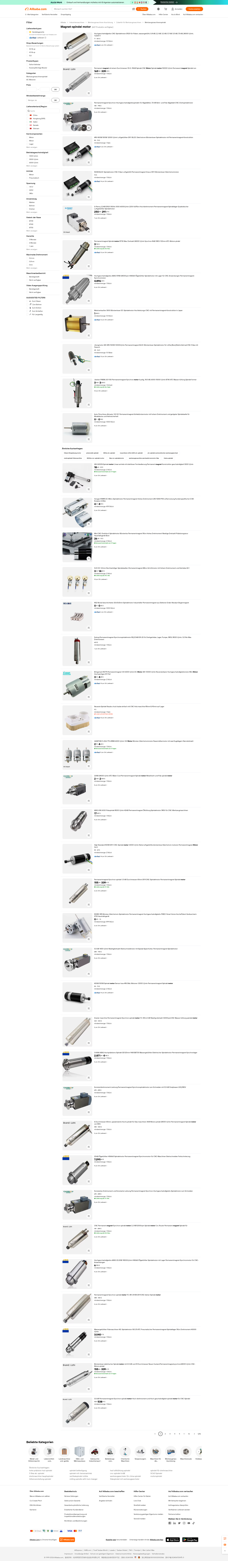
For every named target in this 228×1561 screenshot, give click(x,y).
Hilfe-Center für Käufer (142, 1496)
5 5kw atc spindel (36, 1473)
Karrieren (33, 1510)
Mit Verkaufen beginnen (177, 1501)
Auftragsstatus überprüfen (178, 1505)
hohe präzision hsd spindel (40, 1470)
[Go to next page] (194, 1434)
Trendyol (137, 1550)
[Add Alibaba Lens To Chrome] (67, 1539)
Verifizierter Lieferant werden (179, 1510)
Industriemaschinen (76, 22)
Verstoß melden (139, 1519)
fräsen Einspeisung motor (72, 453)
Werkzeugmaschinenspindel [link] (155, 22)
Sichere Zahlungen (71, 1496)
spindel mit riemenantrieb (81, 1473)
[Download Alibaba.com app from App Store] (173, 1539)
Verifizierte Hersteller (107, 1496)
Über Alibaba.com (37, 1491)
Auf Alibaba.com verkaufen (178, 1496)
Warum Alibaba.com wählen (40, 1496)
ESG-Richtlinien (35, 1505)
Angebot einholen (105, 1501)
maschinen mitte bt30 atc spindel (131, 453)
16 (189, 1434)
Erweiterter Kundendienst (73, 1510)
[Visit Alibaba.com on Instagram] (184, 1523)
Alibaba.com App (156, 1540)
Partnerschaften (174, 1514)
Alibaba (63, 22)
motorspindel (156, 1476)
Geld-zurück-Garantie (72, 1501)
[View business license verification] (135, 1557)
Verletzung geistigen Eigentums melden (148, 1514)
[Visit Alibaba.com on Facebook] (169, 1523)
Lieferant (109, 45)
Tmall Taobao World (100, 1550)
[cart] (166, 9)
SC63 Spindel (156, 1473)
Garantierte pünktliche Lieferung (76, 1505)
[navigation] (43, 729)
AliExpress (78, 1550)
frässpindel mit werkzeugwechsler (124, 1479)
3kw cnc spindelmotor (116, 458)
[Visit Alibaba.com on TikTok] (193, 1523)
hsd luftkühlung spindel (120, 1470)
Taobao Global (122, 1550)
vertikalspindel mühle (79, 1476)
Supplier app (111, 1540)
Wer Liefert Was (148, 1550)
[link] (225, 1538)
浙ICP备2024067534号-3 (174, 1557)
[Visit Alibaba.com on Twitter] (179, 1523)
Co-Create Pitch (36, 1501)
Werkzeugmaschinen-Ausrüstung (100, 22)
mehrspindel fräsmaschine (73, 458)
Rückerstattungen (140, 1510)
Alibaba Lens (35, 1540)
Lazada (112, 1550)
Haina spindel (168, 458)
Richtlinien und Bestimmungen (75, 1521)
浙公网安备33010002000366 (153, 1557)
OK (55, 89)
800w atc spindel (109, 453)
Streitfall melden (140, 1505)
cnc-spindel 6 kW (117, 1473)
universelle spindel (92, 453)
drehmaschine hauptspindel (41, 1476)
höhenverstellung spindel (40, 1479)
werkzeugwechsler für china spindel (125, 1476)
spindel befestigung (78, 1470)
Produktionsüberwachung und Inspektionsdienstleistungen (75, 1515)
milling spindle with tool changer (83, 1479)
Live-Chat (137, 1501)
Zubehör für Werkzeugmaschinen (128, 22)
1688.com (87, 1550)
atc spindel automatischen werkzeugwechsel (163, 453)
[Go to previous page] (155, 1434)
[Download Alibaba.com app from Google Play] (190, 1539)
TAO (130, 1550)
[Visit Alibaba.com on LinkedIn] (174, 1523)
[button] (133, 9)
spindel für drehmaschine (161, 1470)
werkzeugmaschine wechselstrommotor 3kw (144, 458)
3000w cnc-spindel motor (95, 458)
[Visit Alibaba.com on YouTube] (188, 1523)
